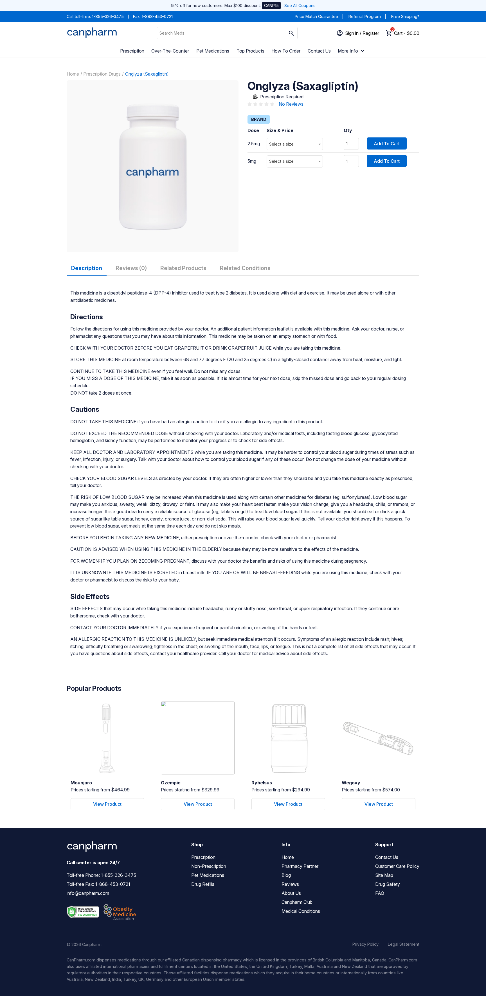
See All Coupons (300, 5)
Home (73, 74)
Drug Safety (387, 884)
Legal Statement (403, 944)
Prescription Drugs (102, 74)
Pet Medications (212, 51)
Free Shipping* (405, 16)
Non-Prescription (208, 866)
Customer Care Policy (397, 866)
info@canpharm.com (88, 893)
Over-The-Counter (170, 51)
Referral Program (364, 16)
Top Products (250, 51)
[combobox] (295, 144)
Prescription (132, 51)
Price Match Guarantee (316, 16)
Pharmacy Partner (300, 866)
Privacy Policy (365, 944)
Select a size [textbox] (281, 144)
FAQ (379, 893)
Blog (286, 875)
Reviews (290, 884)
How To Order (285, 51)
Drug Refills (202, 884)
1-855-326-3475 (108, 16)
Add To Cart (387, 143)
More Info (348, 51)
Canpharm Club (297, 902)
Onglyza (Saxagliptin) (147, 74)
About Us (291, 893)
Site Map (384, 875)
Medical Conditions (301, 911)
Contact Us (319, 51)
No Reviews (291, 104)
